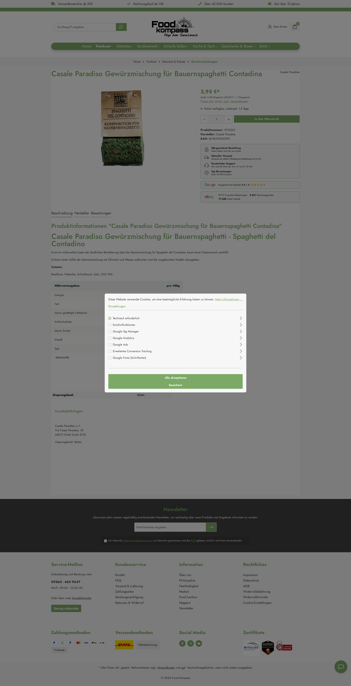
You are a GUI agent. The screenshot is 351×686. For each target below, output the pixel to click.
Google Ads (120, 344)
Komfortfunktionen (124, 325)
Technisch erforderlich (126, 318)
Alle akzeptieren (175, 378)
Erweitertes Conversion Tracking (132, 351)
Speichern (175, 385)
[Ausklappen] (241, 317)
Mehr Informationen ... (229, 299)
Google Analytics (123, 338)
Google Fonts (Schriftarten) (129, 358)
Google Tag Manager (126, 331)
